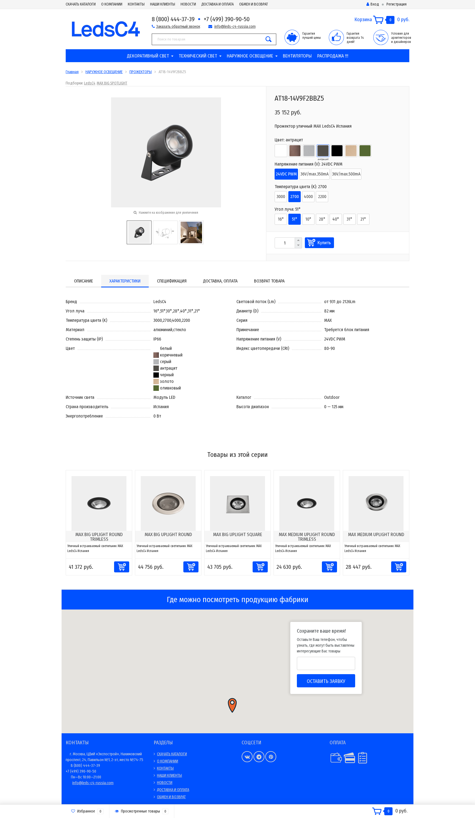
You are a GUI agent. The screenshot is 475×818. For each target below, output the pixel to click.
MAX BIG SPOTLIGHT (112, 83)
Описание (83, 281)
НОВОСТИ (188, 4)
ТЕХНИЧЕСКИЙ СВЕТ (198, 56)
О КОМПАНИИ (111, 4)
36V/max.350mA (314, 174)
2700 (294, 196)
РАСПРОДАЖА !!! (332, 56)
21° (363, 219)
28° (322, 219)
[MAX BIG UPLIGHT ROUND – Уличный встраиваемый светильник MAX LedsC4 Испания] (168, 503)
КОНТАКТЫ (136, 4)
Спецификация (172, 281)
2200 (322, 196)
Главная (72, 72)
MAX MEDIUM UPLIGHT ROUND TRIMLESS (307, 537)
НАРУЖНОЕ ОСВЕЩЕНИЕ (250, 56)
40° (335, 219)
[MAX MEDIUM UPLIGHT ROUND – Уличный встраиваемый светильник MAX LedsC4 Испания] (376, 503)
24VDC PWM (286, 174)
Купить (324, 243)
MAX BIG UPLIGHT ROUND (168, 534)
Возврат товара (269, 281)
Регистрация (396, 4)
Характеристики (124, 281)
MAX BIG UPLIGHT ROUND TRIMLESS (99, 537)
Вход (375, 4)
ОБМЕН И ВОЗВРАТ (253, 4)
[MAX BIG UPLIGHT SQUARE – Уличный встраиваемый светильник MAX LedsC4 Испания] (237, 503)
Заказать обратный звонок (178, 26)
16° (281, 219)
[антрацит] (323, 150)
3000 (281, 196)
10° (308, 219)
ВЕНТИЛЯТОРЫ (297, 56)
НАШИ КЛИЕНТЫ (162, 4)
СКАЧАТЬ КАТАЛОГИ (81, 4)
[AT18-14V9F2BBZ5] (139, 232)
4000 (308, 196)
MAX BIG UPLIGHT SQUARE (237, 534)
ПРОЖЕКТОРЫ (140, 72)
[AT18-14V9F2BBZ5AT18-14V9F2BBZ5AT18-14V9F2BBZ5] (166, 152)
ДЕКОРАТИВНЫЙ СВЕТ (148, 56)
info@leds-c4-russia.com (235, 26)
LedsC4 (89, 83)
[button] (232, 705)
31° (349, 219)
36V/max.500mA (346, 174)
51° (294, 219)
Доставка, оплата (220, 281)
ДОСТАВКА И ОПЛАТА (217, 4)
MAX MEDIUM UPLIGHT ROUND (376, 534)
